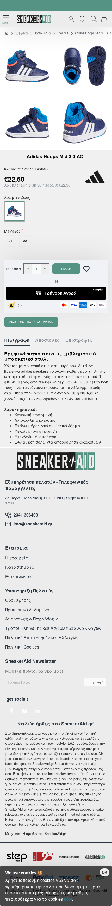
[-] (28, 269)
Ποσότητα (13, 269)
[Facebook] (12, 710)
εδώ (68, 899)
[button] (66, 268)
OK (104, 872)
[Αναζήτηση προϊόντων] (92, 19)
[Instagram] (25, 710)
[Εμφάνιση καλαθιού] (105, 19)
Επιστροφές (78, 340)
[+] (45, 269)
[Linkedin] (38, 710)
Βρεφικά (21, 33)
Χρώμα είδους (17, 198)
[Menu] (6, 19)
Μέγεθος (12, 231)
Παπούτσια (42, 33)
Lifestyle (63, 33)
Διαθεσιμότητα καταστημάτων (31, 322)
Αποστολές (47, 340)
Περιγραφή (16, 340)
